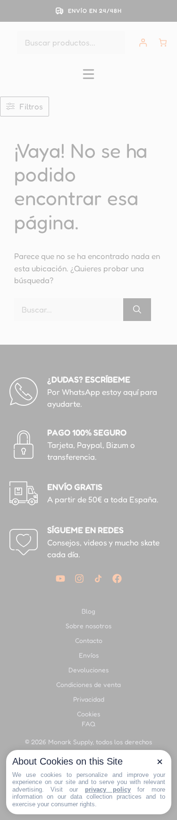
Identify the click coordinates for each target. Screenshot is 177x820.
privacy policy (108, 789)
